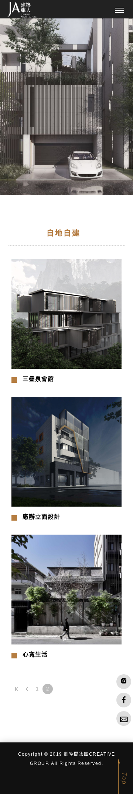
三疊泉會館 (38, 379)
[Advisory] (123, 718)
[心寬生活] (66, 589)
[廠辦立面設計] (66, 451)
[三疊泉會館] (66, 313)
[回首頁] (22, 10)
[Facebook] (123, 700)
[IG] (123, 681)
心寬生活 (35, 654)
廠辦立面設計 (41, 517)
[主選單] (119, 11)
